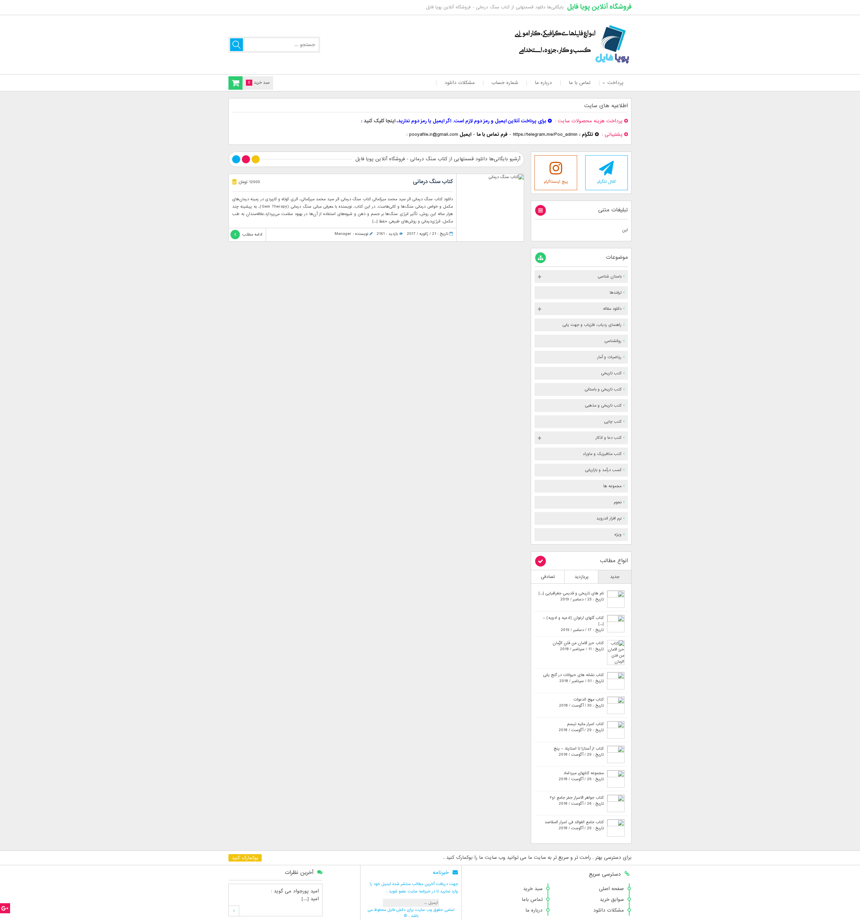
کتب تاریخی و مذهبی (603, 406)
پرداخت (615, 82)
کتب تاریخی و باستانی (603, 389)
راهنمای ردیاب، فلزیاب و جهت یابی (591, 325)
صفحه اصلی (611, 888)
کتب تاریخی (611, 373)
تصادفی (548, 577)
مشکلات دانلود (459, 82)
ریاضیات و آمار (609, 357)
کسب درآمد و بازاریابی (603, 470)
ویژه (617, 535)
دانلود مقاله (612, 309)
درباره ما (543, 82)
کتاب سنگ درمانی (433, 182)
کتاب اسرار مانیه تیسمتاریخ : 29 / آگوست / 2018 (581, 727)
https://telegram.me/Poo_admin (545, 134)
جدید (614, 577)
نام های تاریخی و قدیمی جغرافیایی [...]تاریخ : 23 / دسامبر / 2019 (571, 596)
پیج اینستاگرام (556, 182)
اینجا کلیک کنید (379, 121)
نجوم (617, 502)
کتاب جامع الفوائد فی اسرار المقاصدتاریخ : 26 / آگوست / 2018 (574, 825)
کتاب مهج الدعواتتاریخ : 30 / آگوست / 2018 (581, 703)
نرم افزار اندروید (608, 518)
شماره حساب (504, 82)
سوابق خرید (612, 899)
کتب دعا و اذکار (608, 438)
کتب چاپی (612, 422)
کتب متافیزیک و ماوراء (602, 454)
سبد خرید (533, 888)
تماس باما (532, 899)
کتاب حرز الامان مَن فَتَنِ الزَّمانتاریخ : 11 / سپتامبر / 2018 (578, 646)
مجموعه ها (612, 486)
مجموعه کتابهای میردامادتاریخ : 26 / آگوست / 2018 (581, 776)
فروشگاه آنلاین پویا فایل (599, 7)
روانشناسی (612, 341)
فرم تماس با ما (492, 134)
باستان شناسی (609, 277)
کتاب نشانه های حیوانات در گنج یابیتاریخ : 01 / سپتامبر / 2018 (573, 678)
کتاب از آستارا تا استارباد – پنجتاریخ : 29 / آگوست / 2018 (579, 752)
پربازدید (581, 577)
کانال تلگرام (606, 182)
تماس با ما (580, 82)
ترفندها (615, 293)
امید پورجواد (306, 891)
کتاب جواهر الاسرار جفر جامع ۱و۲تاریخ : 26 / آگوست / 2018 (577, 801)
